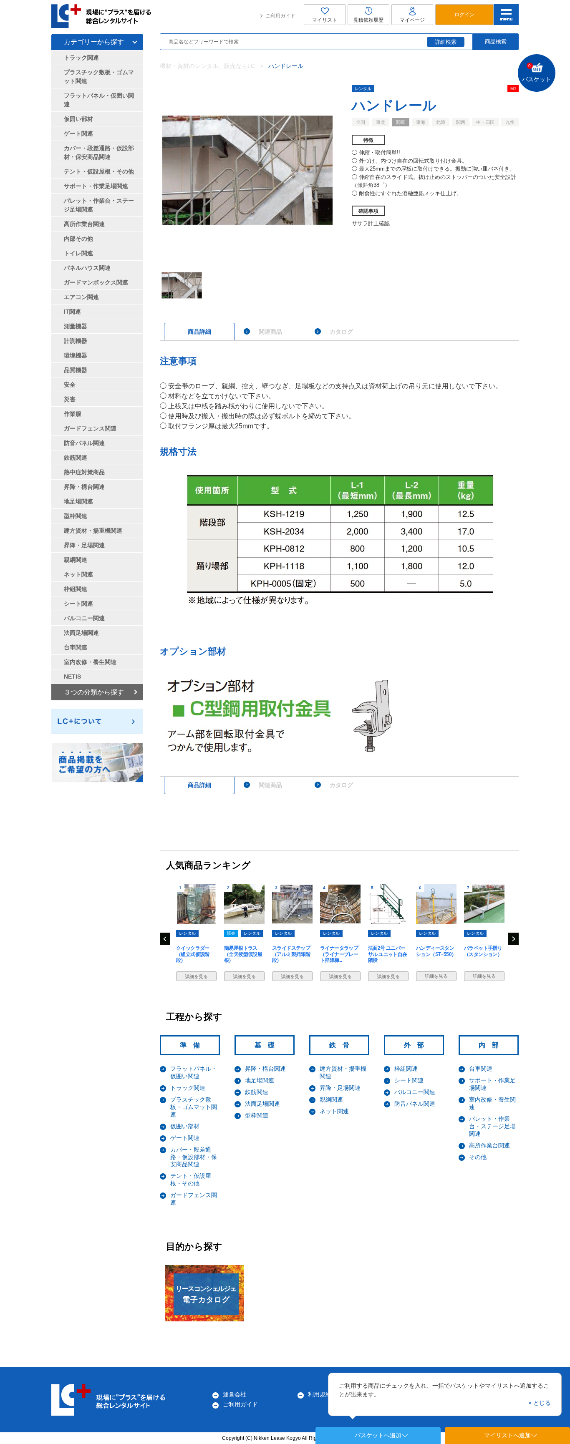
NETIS (72, 676)
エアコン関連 (81, 297)
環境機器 (75, 355)
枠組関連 (406, 1068)
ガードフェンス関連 (90, 428)
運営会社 (234, 1394)
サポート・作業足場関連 (96, 186)
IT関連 (72, 311)
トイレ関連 (78, 253)
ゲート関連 (184, 1138)
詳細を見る (196, 976)
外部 (417, 1045)
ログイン (464, 15)
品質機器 (75, 370)
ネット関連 (334, 1111)
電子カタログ (206, 1294)
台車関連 (480, 1068)
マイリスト (324, 20)
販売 (231, 933)
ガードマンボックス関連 (96, 282)
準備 (193, 1045)
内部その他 (78, 238)
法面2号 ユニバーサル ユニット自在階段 (387, 954)
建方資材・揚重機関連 (93, 530)
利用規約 (319, 1394)
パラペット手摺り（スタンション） (483, 951)
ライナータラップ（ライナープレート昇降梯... (339, 954)
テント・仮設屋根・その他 (190, 1179)
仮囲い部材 (184, 1126)
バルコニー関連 (414, 1092)
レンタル (363, 88)
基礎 (268, 1045)
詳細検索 (446, 42)
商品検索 (496, 41)
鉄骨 (342, 1045)
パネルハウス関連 (87, 267)
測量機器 (75, 326)
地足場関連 (259, 1080)
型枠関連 (256, 1115)
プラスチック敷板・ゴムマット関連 (193, 1107)
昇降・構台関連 (265, 1068)
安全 (70, 384)
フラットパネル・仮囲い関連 (193, 1072)
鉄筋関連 (256, 1092)
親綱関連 (331, 1099)
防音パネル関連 (414, 1103)
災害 (70, 399)
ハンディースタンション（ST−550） (436, 951)
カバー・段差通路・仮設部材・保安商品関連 (193, 1157)
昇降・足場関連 (340, 1087)
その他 (478, 1157)
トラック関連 (187, 1087)
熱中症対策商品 (84, 472)
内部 (492, 1045)
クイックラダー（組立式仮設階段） (192, 954)
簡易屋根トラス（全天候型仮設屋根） (243, 954)
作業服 (72, 413)
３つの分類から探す (94, 692)
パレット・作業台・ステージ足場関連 (492, 1126)
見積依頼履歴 (368, 20)
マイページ (412, 20)
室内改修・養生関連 (90, 662)
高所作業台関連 (489, 1145)
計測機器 (75, 340)
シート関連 (409, 1080)
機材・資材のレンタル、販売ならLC (207, 66)
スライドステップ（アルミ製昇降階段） (291, 954)
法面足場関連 (262, 1103)
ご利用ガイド (280, 16)
